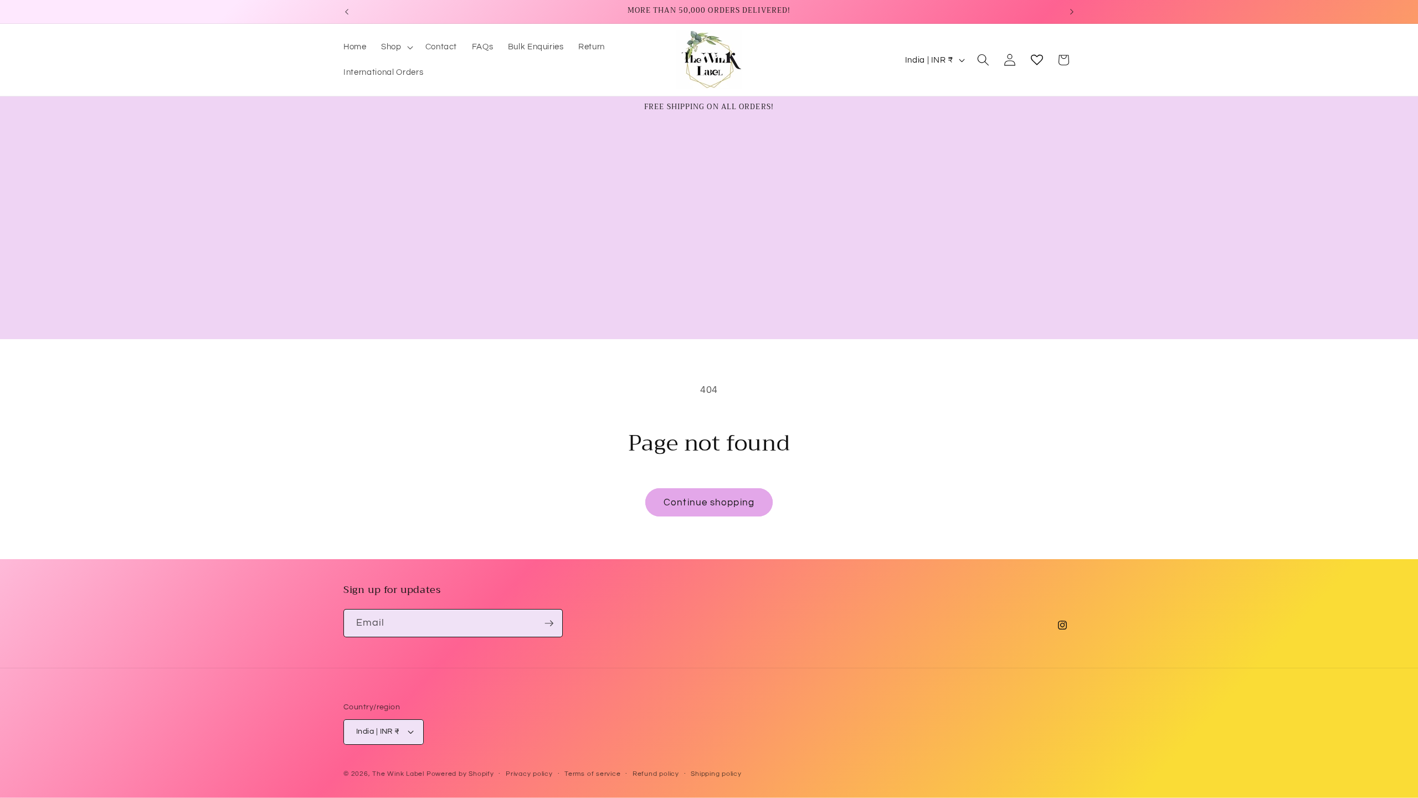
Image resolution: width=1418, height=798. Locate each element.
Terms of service (592, 773)
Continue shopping (709, 502)
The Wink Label (398, 773)
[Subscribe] (549, 623)
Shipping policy (716, 773)
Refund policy (656, 773)
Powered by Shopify (460, 773)
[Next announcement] (1072, 11)
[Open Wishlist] (1037, 60)
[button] (396, 47)
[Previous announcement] (347, 11)
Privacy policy (529, 773)
